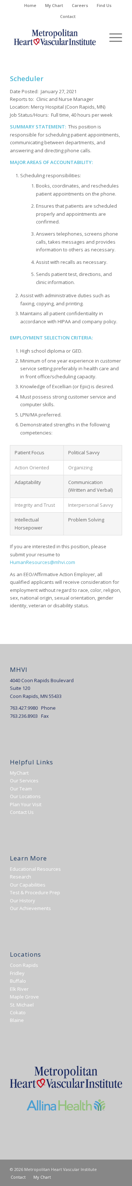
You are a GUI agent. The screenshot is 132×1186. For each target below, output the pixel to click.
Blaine (17, 1020)
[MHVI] (55, 37)
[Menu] (112, 37)
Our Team (21, 788)
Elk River (19, 989)
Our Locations (25, 796)
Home (30, 5)
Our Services (24, 780)
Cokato (18, 1012)
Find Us (104, 5)
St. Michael (22, 1004)
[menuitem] (30, 5)
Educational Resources (35, 869)
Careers (80, 5)
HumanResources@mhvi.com (42, 562)
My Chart (54, 5)
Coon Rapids (24, 965)
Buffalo (18, 981)
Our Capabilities (27, 884)
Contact (68, 16)
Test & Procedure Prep (35, 892)
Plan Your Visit (25, 804)
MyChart (19, 773)
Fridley (17, 973)
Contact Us (22, 812)
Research (20, 876)
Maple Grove (24, 996)
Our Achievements (30, 908)
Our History (22, 900)
